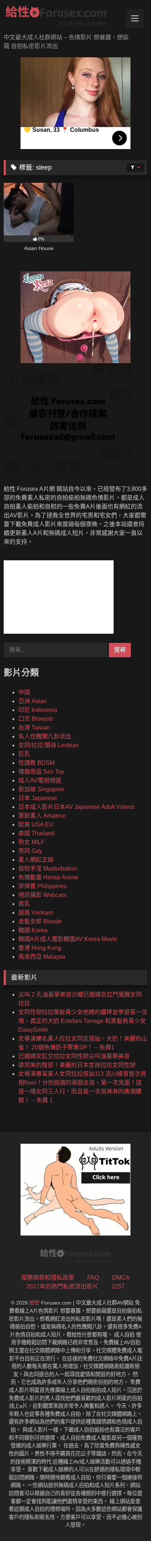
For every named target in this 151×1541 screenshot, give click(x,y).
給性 (34, 1303)
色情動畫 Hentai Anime (48, 877)
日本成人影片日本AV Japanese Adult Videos (76, 807)
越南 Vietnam (35, 912)
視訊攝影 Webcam (42, 895)
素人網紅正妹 (36, 860)
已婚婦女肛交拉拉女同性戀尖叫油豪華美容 (74, 1056)
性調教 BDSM (36, 763)
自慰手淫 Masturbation (47, 868)
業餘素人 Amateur (41, 816)
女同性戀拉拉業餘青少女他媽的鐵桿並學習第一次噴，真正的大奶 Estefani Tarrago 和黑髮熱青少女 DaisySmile (82, 1021)
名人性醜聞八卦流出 (44, 736)
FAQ (93, 1277)
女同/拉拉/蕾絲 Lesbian (48, 745)
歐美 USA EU (36, 824)
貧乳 (24, 904)
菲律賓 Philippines (42, 886)
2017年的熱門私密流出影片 (62, 1286)
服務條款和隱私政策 (47, 1277)
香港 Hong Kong (39, 948)
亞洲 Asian (32, 701)
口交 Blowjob (35, 719)
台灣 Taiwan (34, 727)
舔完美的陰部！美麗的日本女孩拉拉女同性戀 (77, 1065)
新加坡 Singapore (41, 789)
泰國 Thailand (36, 833)
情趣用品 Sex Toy (41, 771)
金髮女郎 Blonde (40, 921)
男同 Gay (30, 851)
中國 (24, 692)
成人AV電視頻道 (39, 780)
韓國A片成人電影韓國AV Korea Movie (67, 939)
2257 (118, 1286)
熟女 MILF (31, 842)
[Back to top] (128, 1519)
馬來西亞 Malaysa (41, 957)
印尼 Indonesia (37, 710)
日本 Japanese (37, 798)
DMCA (121, 1277)
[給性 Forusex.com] (62, 17)
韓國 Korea (32, 930)
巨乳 (24, 754)
